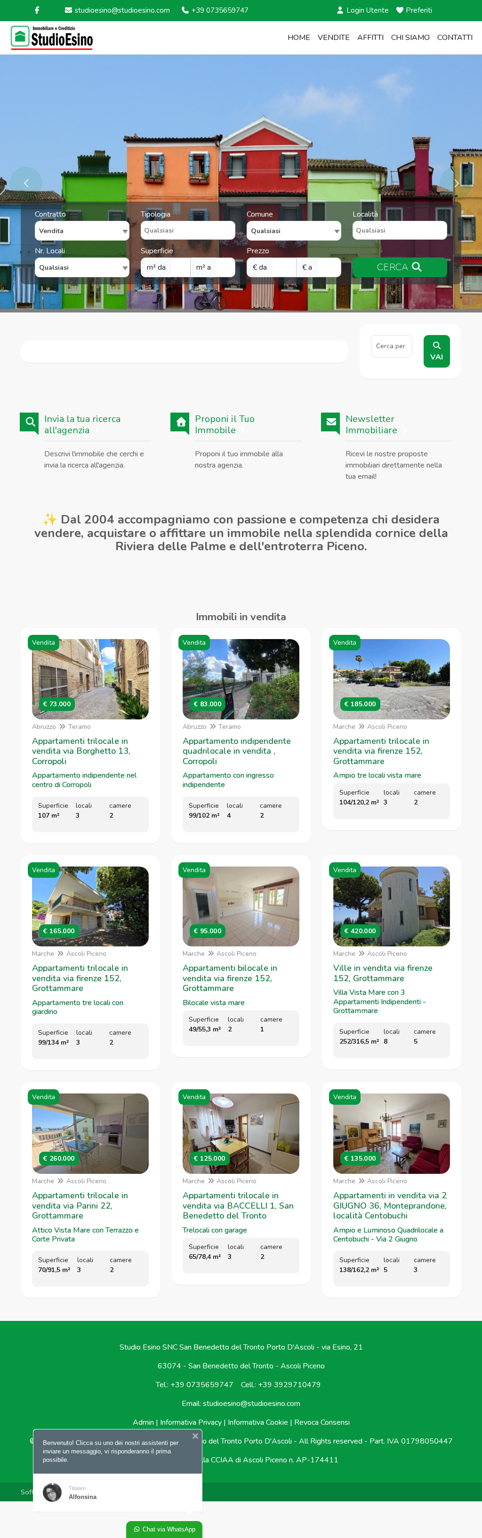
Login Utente (367, 10)
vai (436, 357)
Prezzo (258, 251)
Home (299, 37)
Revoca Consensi (322, 1422)
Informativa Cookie (258, 1422)
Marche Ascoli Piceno (370, 726)
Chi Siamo (410, 37)
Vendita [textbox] (51, 230)
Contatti (455, 37)
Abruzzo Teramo (61, 726)
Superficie (157, 251)
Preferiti (418, 10)
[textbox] (294, 230)
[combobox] (82, 231)
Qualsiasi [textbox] (54, 267)
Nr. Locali (50, 251)
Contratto (50, 214)
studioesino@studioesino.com (121, 10)
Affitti (370, 37)
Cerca (394, 267)
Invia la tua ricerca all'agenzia (82, 425)
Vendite (334, 37)
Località (365, 214)
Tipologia (155, 214)
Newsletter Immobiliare (371, 425)
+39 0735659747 (219, 10)
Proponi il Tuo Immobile (225, 425)
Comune (260, 214)
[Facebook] (36, 10)
